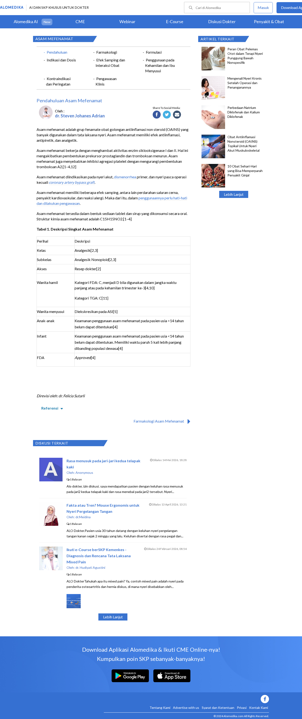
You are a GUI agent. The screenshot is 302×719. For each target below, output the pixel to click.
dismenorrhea (125, 177)
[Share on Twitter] (167, 115)
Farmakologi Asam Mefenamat (159, 421)
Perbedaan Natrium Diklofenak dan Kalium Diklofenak (243, 112)
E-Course (174, 21)
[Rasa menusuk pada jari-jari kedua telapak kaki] (51, 480)
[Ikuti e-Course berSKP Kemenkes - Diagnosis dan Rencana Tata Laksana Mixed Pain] (51, 568)
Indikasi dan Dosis (61, 60)
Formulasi (154, 52)
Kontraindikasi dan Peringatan (58, 81)
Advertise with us (186, 708)
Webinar (127, 21)
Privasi (242, 708)
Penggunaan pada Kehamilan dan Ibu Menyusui (160, 65)
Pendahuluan (57, 52)
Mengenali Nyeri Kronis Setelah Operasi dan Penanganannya (244, 82)
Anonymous (84, 473)
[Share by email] (177, 115)
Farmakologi (106, 52)
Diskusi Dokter (222, 21)
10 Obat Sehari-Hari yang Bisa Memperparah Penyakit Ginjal (245, 170)
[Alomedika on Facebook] (186, 699)
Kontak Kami (258, 708)
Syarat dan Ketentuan (218, 708)
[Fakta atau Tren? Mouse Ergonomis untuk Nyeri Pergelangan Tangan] (51, 524)
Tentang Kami (160, 708)
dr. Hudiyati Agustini (90, 567)
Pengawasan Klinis (106, 81)
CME (80, 21)
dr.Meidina (83, 517)
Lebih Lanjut (233, 194)
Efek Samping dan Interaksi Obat (110, 63)
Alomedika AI (26, 21)
